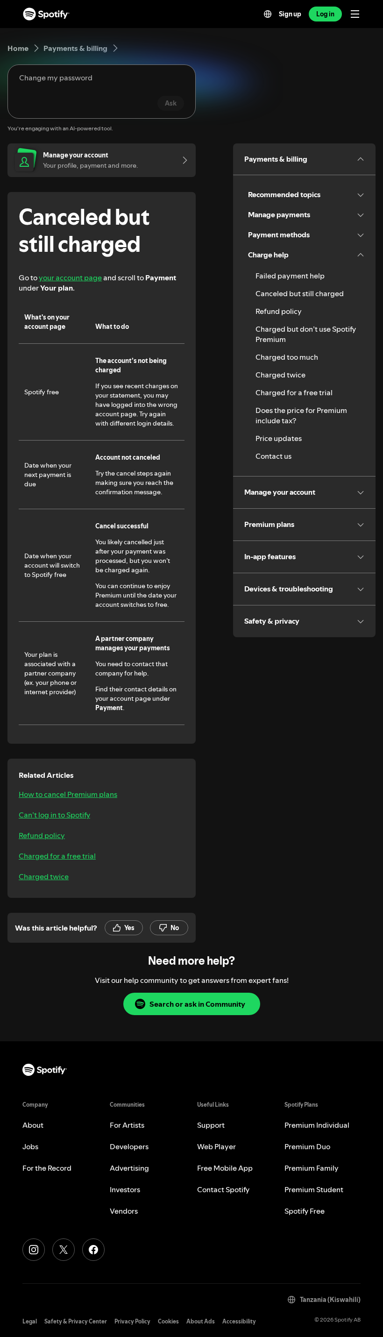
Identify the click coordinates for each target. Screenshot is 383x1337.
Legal (29, 1321)
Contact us (273, 456)
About (32, 1125)
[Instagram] (33, 1249)
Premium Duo (307, 1146)
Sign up (290, 14)
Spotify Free (304, 1211)
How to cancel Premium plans (68, 794)
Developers (129, 1146)
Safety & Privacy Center (75, 1321)
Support (211, 1125)
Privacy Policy (132, 1321)
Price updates (278, 438)
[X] (63, 1249)
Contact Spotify (223, 1189)
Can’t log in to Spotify (54, 815)
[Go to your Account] (181, 160)
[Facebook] (93, 1249)
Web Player (216, 1146)
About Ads (200, 1321)
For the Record (46, 1168)
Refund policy (42, 835)
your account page (70, 277)
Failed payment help (290, 275)
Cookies (168, 1321)
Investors (125, 1189)
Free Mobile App (225, 1168)
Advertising (129, 1168)
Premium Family (311, 1168)
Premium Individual (316, 1125)
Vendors (124, 1211)
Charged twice (44, 876)
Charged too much (286, 357)
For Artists (127, 1125)
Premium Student (313, 1189)
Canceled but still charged (299, 293)
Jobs (30, 1146)
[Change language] (267, 14)
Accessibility (239, 1321)
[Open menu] (355, 14)
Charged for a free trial (57, 856)
